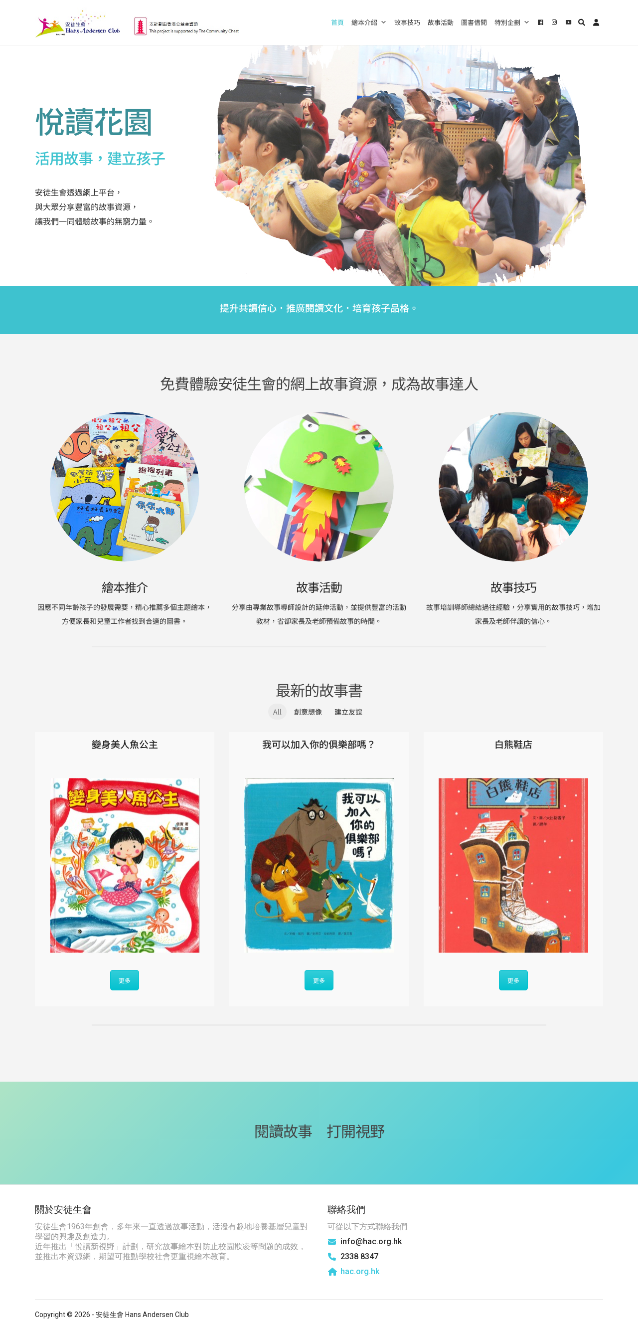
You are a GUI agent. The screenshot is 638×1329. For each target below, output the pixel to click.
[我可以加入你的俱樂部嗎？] (319, 865)
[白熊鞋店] (513, 865)
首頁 (337, 22)
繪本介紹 (364, 22)
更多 (125, 980)
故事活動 (441, 22)
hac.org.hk (359, 1271)
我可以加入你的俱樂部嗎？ (319, 744)
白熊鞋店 (513, 744)
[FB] (539, 22)
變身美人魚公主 (125, 744)
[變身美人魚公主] (124, 865)
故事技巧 (407, 22)
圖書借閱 (474, 22)
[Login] (596, 22)
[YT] (567, 22)
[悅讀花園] (137, 22)
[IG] (553, 22)
